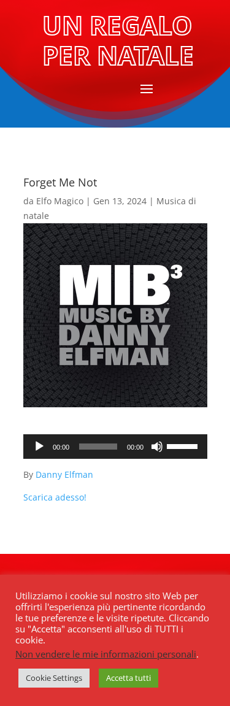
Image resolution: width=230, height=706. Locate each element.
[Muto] (157, 446)
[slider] (184, 445)
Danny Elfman (64, 474)
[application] (115, 446)
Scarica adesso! (54, 497)
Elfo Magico (59, 201)
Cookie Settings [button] (54, 677)
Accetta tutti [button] (128, 677)
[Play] (39, 446)
